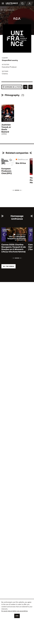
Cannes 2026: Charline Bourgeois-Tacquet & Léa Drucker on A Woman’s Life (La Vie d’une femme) (13, 248)
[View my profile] (29, 4)
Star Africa (21, 163)
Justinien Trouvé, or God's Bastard (6, 128)
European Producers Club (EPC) (6, 171)
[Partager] (25, 87)
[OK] (17, 616)
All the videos (8, 266)
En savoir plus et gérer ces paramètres (14, 611)
